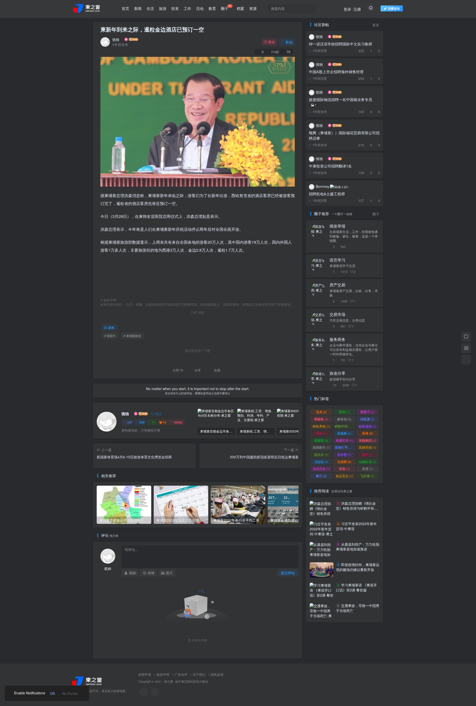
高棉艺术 (344, 440)
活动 (200, 8)
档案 (240, 8)
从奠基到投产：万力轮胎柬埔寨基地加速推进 (357, 547)
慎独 (115, 39)
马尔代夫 (321, 468)
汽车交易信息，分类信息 (347, 320)
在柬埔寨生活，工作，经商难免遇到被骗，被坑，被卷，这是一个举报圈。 (353, 236)
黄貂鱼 (321, 419)
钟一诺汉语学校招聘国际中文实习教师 (340, 43)
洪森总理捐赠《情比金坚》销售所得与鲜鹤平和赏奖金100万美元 (357, 508)
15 (164, 422)
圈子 (226, 7)
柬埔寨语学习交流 (342, 266)
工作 (187, 8)
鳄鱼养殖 (321, 426)
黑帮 (344, 411)
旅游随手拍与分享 (342, 379)
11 (153, 422)
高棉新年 (321, 447)
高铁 (321, 433)
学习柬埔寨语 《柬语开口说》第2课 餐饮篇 (356, 588)
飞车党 (367, 475)
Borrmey (322, 186)
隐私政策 (217, 674)
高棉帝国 (367, 447)
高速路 (344, 433)
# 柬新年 (110, 336)
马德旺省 (367, 461)
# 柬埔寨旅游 (132, 336)
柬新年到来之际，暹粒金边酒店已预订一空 (152, 29)
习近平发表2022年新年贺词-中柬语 (356, 526)
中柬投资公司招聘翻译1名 (330, 165)
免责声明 (162, 674)
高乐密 (344, 454)
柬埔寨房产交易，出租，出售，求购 (353, 293)
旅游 (162, 8)
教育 (212, 8)
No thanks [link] (70, 693)
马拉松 (321, 461)
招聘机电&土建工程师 (327, 193)
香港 (367, 468)
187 (129, 422)
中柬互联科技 (187, 681)
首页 (125, 8)
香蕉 (344, 468)
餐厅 (321, 475)
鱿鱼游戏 (367, 426)
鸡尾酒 (367, 419)
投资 (175, 8)
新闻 (138, 8)
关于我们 (199, 674)
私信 (289, 41)
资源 (253, 8)
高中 (367, 454)
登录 (347, 9)
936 (142, 422)
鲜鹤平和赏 (345, 426)
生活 (150, 8)
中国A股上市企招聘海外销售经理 (336, 71)
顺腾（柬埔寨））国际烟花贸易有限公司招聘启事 (344, 135)
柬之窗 (168, 681)
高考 (367, 433)
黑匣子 (367, 411)
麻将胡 (344, 419)
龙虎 (321, 411)
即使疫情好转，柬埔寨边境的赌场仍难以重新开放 (357, 567)
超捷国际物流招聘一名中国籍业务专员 (340, 102)
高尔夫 (321, 454)
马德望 (344, 461)
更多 (375, 25)
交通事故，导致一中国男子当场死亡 (357, 608)
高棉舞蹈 (367, 440)
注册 (357, 9)
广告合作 (181, 674)
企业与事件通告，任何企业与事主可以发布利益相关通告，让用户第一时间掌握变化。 (353, 349)
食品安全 (344, 475)
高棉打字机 (345, 447)
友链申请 (144, 674)
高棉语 (321, 440)
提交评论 (288, 572)
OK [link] (52, 693)
